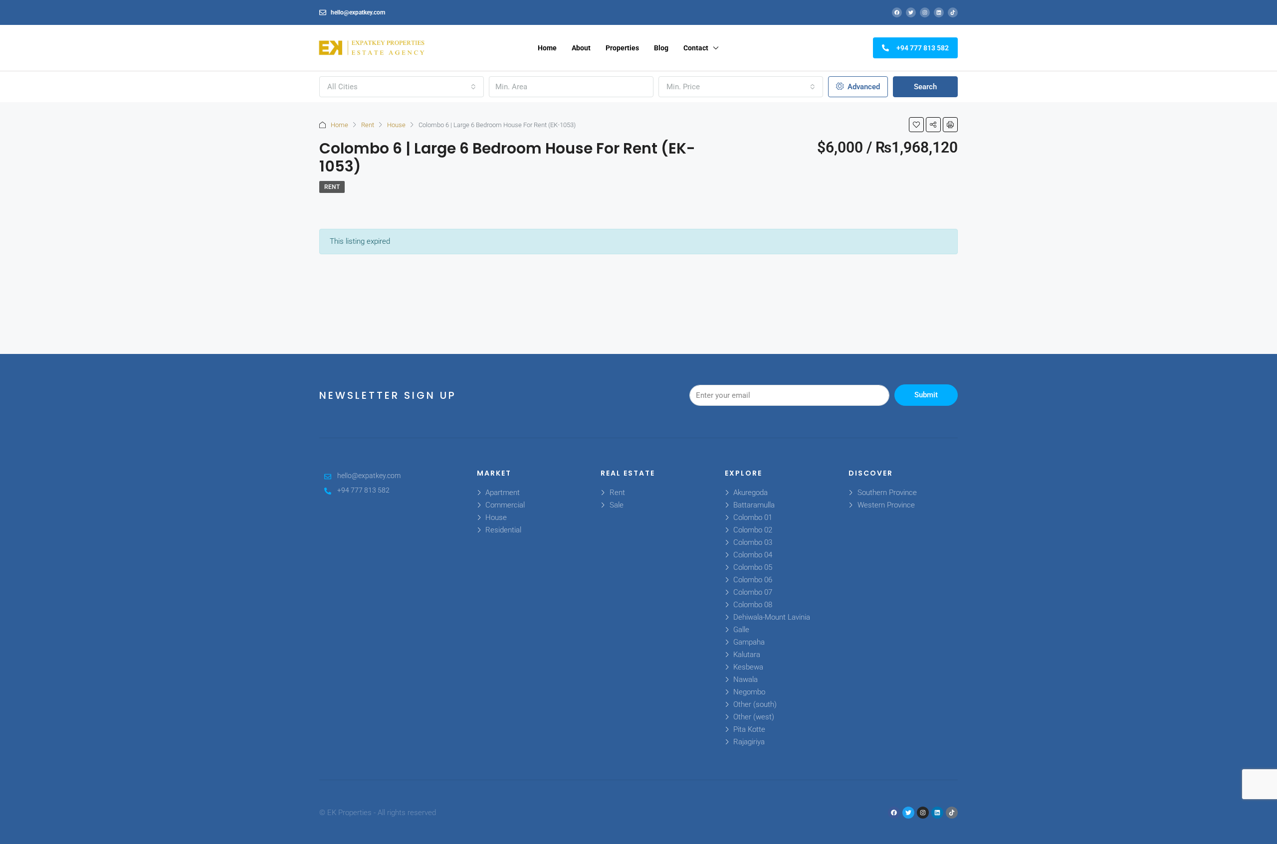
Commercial (505, 505)
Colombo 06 (752, 579)
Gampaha (749, 642)
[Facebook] (897, 12)
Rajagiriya (749, 741)
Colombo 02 (752, 529)
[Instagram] (925, 12)
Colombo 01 (752, 517)
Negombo (749, 691)
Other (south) (755, 704)
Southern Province (887, 492)
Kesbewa (748, 667)
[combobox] (401, 86)
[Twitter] (911, 12)
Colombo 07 (752, 592)
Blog (661, 48)
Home (547, 48)
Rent (367, 125)
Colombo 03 (752, 542)
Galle (741, 629)
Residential (503, 529)
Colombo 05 (752, 567)
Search (925, 86)
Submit (926, 394)
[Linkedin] (939, 12)
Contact (695, 48)
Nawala (745, 679)
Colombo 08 (752, 604)
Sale (617, 505)
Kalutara (746, 654)
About (581, 48)
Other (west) (753, 716)
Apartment (502, 492)
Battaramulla (754, 505)
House (396, 125)
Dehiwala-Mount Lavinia (771, 617)
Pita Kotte (749, 729)
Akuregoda (750, 492)
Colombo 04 (752, 554)
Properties (622, 48)
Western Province (886, 505)
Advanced (863, 86)
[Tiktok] (953, 12)
